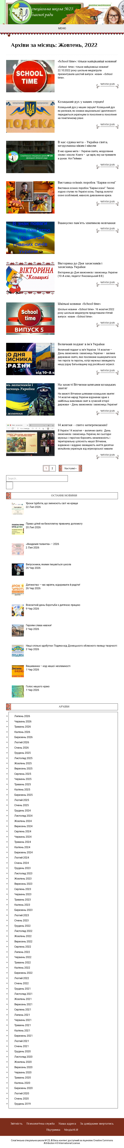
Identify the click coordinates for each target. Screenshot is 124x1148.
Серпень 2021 (22, 1009)
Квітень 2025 (22, 789)
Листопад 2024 (23, 815)
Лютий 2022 (21, 978)
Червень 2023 (22, 894)
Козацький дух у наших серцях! (81, 102)
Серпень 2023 (22, 889)
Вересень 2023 (23, 883)
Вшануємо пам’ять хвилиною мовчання (86, 223)
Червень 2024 (22, 836)
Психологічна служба (40, 1124)
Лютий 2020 (21, 1093)
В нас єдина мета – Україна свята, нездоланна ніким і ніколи (83, 144)
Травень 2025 (22, 784)
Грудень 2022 (22, 925)
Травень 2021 (22, 1025)
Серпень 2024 (22, 831)
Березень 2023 (23, 910)
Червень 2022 (22, 957)
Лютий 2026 (21, 742)
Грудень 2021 (22, 988)
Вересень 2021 (23, 1004)
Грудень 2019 (22, 1103)
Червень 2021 (22, 1020)
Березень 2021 (23, 1035)
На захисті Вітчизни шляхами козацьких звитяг (87, 386)
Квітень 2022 (22, 967)
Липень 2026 (22, 716)
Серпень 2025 (22, 773)
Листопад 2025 (23, 758)
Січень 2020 (21, 1098)
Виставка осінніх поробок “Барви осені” (87, 183)
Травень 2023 (22, 899)
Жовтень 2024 (23, 821)
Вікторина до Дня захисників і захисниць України (80, 265)
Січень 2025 (21, 805)
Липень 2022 (22, 952)
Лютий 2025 (21, 800)
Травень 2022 (22, 962)
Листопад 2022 (23, 931)
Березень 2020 (23, 1088)
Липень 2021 (22, 1014)
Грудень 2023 (22, 868)
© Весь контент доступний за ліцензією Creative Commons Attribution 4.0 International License (78, 1142)
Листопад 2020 (23, 1056)
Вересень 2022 (23, 941)
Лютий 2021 (21, 1041)
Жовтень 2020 (23, 1061)
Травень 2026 (22, 726)
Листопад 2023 (23, 873)
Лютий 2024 (21, 857)
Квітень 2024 (22, 847)
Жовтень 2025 (23, 763)
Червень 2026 (22, 721)
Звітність (16, 1124)
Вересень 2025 (23, 768)
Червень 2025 (22, 779)
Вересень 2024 (23, 826)
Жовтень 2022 (23, 936)
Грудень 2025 (22, 752)
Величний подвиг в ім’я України (81, 344)
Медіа (71, 1130)
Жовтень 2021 (23, 999)
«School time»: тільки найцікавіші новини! (87, 62)
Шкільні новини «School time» (79, 304)
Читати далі (107, 84)
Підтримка (53, 1130)
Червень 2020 (22, 1072)
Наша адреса (67, 1124)
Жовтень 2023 (23, 878)
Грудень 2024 (22, 810)
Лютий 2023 (21, 915)
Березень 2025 (23, 794)
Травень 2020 (22, 1077)
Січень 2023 (21, 920)
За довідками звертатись (97, 1124)
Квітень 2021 (22, 1030)
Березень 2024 (23, 852)
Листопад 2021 (23, 993)
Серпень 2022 (22, 946)
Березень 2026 (23, 737)
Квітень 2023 (22, 904)
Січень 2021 (21, 1046)
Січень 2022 (21, 983)
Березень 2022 (23, 972)
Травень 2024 (22, 841)
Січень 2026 (21, 747)
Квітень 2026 (22, 732)
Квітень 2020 (22, 1082)
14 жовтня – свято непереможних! (82, 425)
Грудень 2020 (22, 1051)
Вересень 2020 (23, 1067)
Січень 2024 (21, 862)
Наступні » (70, 469)
